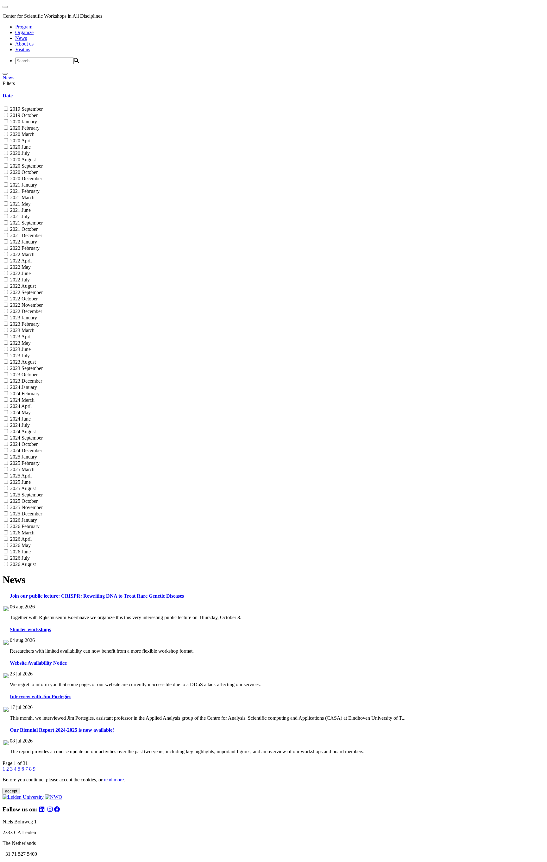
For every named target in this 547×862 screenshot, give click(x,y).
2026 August (22, 564)
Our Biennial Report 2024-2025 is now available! (62, 730)
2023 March (22, 330)
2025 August (22, 488)
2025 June (20, 482)
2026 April (20, 539)
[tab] (273, 96)
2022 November (26, 305)
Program (23, 26)
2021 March (22, 197)
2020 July (19, 153)
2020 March (22, 134)
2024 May (20, 412)
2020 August (22, 159)
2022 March (22, 254)
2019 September (26, 109)
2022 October (23, 298)
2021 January (23, 185)
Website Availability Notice (38, 663)
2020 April (20, 140)
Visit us (22, 49)
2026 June (20, 551)
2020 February (24, 128)
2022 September (26, 292)
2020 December (25, 178)
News (21, 38)
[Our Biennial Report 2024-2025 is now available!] (6, 743)
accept (11, 791)
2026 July (19, 558)
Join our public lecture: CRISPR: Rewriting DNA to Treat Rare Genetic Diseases (97, 596)
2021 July (19, 216)
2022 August (22, 286)
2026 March (22, 532)
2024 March (22, 400)
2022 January (23, 241)
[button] (273, 96)
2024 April (20, 406)
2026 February (24, 526)
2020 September (26, 166)
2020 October (23, 172)
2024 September (26, 437)
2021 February (24, 191)
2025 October (23, 501)
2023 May (20, 343)
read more (114, 779)
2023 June (20, 349)
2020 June (20, 147)
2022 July (19, 279)
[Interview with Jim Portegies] (6, 710)
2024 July (19, 425)
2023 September (26, 368)
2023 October (23, 374)
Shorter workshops (30, 629)
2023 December (25, 381)
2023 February (24, 324)
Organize (24, 32)
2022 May (20, 267)
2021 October (23, 229)
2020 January (23, 121)
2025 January (23, 456)
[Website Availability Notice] (6, 676)
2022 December (25, 311)
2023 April (20, 336)
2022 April (20, 260)
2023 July (19, 355)
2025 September (26, 494)
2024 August (22, 431)
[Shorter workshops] (6, 643)
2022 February (24, 248)
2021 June (20, 210)
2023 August (22, 362)
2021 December (25, 235)
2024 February (24, 393)
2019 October (23, 115)
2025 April (20, 475)
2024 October (23, 444)
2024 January (23, 387)
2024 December (25, 450)
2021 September (26, 222)
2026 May (20, 545)
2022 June (20, 273)
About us (24, 43)
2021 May (20, 203)
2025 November (26, 507)
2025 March (22, 469)
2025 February (24, 463)
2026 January (23, 520)
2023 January (23, 317)
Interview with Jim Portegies (40, 696)
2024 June (20, 419)
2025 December (25, 513)
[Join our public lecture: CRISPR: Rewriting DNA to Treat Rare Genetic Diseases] (6, 609)
